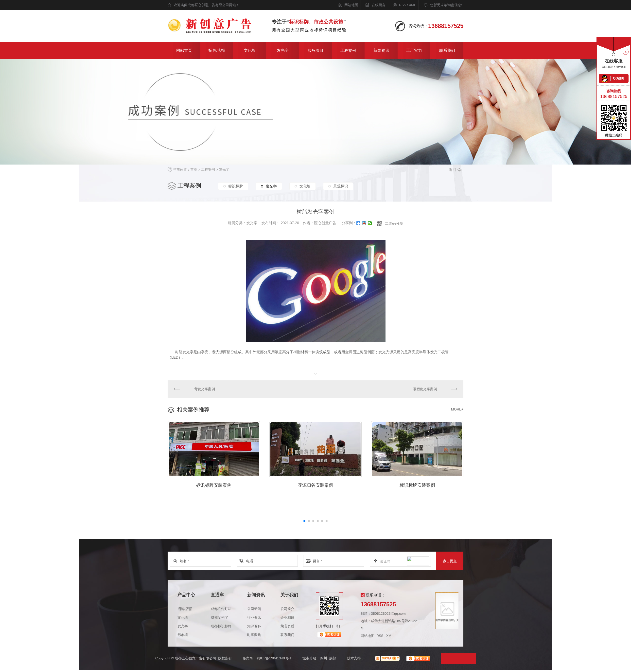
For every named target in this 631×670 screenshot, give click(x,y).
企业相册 (287, 617)
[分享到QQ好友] (364, 223)
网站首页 (184, 50)
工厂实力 (414, 50)
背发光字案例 (204, 389)
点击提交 (450, 561)
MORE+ (457, 409)
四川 (323, 658)
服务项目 (315, 50)
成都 (332, 658)
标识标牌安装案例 (213, 485)
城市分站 (309, 658)
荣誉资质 (287, 626)
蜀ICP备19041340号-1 (274, 658)
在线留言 (379, 5)
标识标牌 (235, 186)
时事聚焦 (254, 635)
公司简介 (287, 609)
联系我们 (447, 50)
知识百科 (254, 626)
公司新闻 (254, 609)
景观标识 (340, 186)
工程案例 (348, 50)
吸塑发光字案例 (425, 389)
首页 (193, 169)
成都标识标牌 (221, 626)
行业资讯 (254, 617)
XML (412, 5)
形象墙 (182, 635)
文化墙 (250, 50)
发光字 (283, 50)
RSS (402, 5)
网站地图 (351, 5)
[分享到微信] (370, 223)
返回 (452, 170)
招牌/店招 (217, 50)
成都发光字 (219, 617)
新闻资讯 (381, 50)
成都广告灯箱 (221, 609)
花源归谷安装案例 (315, 485)
